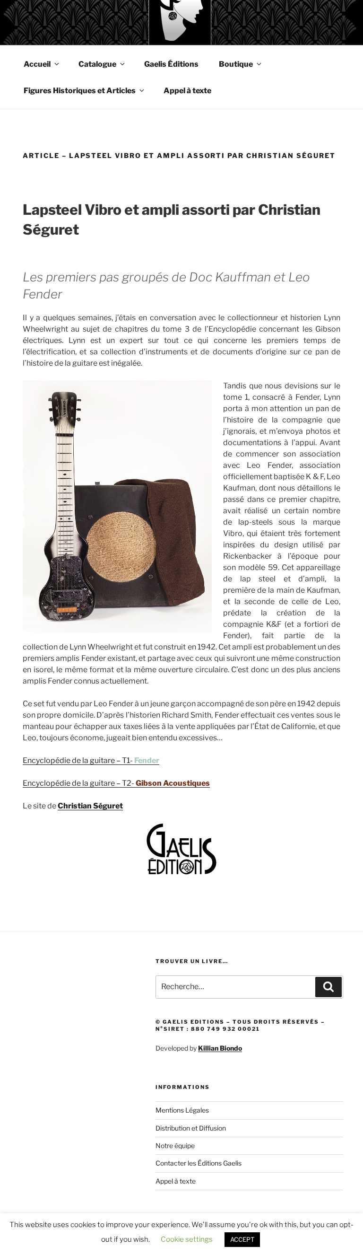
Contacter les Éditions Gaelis (199, 1163)
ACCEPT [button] (242, 1239)
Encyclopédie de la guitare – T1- (91, 760)
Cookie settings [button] (187, 1239)
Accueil (37, 64)
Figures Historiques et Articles (80, 90)
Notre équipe (175, 1145)
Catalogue (97, 64)
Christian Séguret (90, 805)
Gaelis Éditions (171, 64)
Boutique (236, 64)
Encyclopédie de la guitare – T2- (116, 783)
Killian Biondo (220, 1048)
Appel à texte (187, 90)
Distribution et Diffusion (191, 1128)
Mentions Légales (182, 1110)
